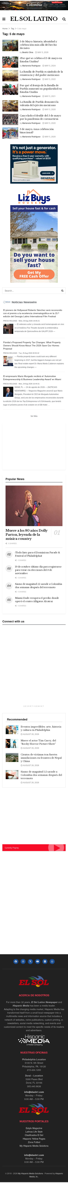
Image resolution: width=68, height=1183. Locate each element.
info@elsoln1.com (34, 1091)
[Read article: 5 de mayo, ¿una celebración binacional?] (10, 133)
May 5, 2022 (50, 79)
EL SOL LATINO (34, 19)
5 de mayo (21, 28)
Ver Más (34, 416)
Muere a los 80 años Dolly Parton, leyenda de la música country (26, 535)
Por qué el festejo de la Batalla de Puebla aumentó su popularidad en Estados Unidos (41, 88)
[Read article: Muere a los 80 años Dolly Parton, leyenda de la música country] (34, 506)
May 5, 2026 (42, 52)
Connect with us (13, 621)
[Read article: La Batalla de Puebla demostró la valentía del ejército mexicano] (10, 106)
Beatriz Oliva (27, 52)
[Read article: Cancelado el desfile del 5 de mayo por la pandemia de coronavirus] (10, 119)
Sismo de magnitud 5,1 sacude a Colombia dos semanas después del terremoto (41, 775)
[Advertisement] (29, 446)
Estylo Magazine (34, 1128)
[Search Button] (64, 19)
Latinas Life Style (34, 1131)
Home (5, 28)
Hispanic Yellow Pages (34, 1138)
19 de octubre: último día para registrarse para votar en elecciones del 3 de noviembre (38, 570)
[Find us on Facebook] (15, 961)
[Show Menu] (3, 19)
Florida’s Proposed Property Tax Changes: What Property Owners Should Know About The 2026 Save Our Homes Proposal (32, 345)
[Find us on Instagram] (23, 961)
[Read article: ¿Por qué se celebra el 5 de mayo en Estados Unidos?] (10, 62)
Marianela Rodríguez (31, 65)
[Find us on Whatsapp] (52, 961)
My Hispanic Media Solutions (34, 1145)
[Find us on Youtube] (37, 961)
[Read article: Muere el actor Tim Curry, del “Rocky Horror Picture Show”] (12, 743)
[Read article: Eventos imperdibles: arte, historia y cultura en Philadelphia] (12, 729)
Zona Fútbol (34, 1142)
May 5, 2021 (50, 96)
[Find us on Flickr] (44, 961)
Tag (12, 28)
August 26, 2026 (31, 734)
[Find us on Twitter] (30, 961)
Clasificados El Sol (34, 1135)
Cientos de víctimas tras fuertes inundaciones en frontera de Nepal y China (41, 758)
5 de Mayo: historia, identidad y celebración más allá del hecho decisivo (38, 45)
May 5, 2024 (50, 65)
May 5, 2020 (50, 109)
